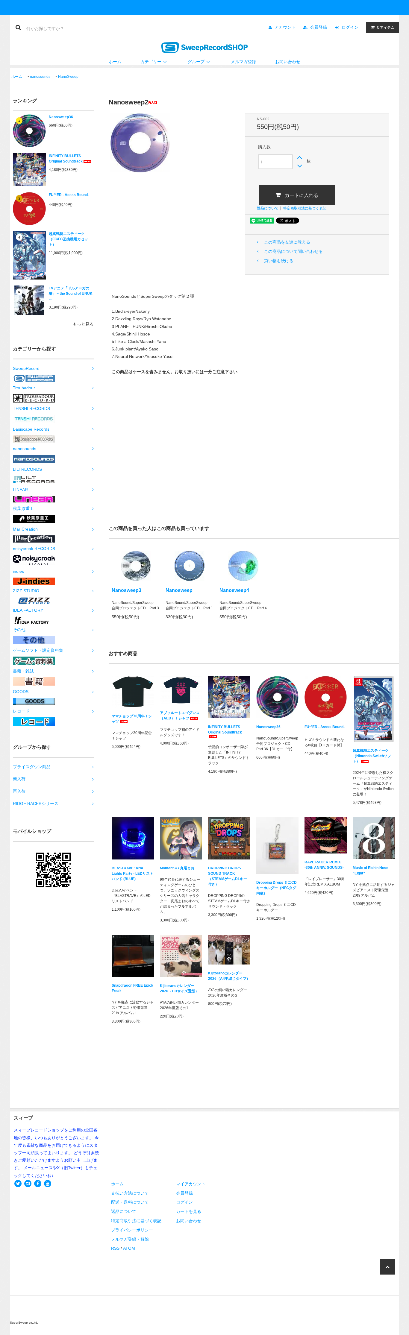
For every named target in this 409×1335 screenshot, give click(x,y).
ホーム (115, 61)
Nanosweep (179, 590)
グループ (196, 61)
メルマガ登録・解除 (130, 1239)
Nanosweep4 (234, 590)
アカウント (285, 27)
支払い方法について (130, 1193)
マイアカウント (190, 1183)
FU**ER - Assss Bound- (69, 195)
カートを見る (188, 1211)
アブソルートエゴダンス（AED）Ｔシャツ (179, 715)
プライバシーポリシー (132, 1230)
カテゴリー (150, 61)
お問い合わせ (287, 61)
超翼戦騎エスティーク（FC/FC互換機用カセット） (68, 239)
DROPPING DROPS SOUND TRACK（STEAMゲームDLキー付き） (227, 876)
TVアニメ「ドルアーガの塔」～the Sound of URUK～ (71, 293)
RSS (115, 1248)
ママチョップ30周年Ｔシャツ (132, 719)
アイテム (385, 27)
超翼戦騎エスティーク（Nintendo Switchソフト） (372, 755)
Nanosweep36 (61, 117)
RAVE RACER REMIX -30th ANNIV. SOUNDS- (324, 865)
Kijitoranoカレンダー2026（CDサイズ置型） (179, 988)
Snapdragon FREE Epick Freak (132, 988)
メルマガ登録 (243, 61)
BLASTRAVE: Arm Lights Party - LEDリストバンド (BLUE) (132, 873)
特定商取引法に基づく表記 (304, 208)
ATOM (129, 1248)
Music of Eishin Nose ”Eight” (370, 870)
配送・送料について (130, 1202)
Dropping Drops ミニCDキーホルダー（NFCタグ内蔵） (276, 887)
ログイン (350, 27)
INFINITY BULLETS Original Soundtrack (66, 158)
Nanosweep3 (126, 590)
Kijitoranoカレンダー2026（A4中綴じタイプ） (229, 976)
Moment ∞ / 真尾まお (177, 868)
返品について (267, 208)
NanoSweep (68, 77)
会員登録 (318, 27)
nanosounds (40, 77)
